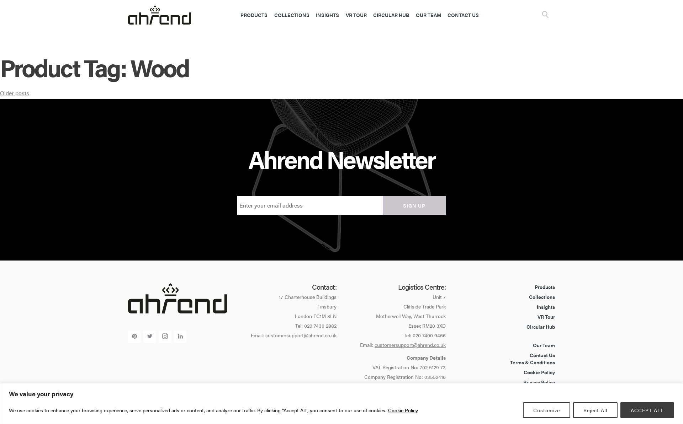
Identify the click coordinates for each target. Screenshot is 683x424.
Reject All (595, 410)
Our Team (428, 14)
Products (254, 14)
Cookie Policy (403, 410)
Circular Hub (391, 14)
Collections (291, 14)
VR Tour (356, 14)
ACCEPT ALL (647, 410)
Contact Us (463, 14)
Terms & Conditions (532, 362)
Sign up (414, 205)
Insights (327, 14)
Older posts (14, 93)
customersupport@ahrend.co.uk (301, 335)
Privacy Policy (539, 382)
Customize (546, 410)
